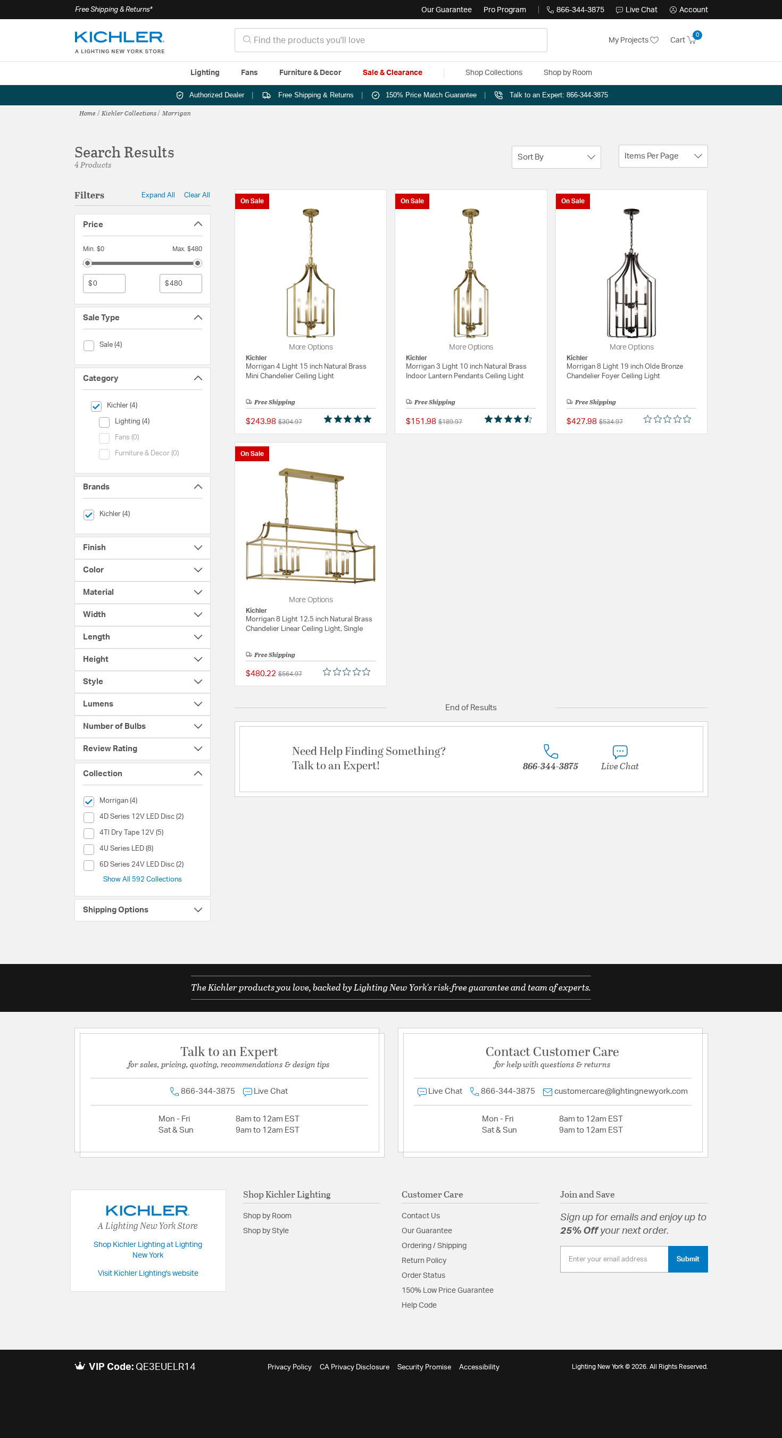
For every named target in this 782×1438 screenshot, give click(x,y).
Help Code (419, 1305)
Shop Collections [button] (493, 73)
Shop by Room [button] (568, 73)
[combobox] (391, 40)
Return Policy (424, 1261)
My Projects (629, 40)
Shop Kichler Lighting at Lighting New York (148, 1250)
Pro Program (505, 10)
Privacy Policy (290, 1367)
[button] (689, 10)
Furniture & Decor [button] (310, 73)
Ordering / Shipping (434, 1246)
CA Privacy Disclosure (354, 1367)
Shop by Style (266, 1231)
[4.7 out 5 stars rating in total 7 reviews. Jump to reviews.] (510, 419)
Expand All (158, 195)
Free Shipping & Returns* (113, 9)
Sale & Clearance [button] (392, 73)
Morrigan (176, 113)
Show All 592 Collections (142, 879)
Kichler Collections (129, 113)
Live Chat (642, 10)
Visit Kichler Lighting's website (148, 1273)
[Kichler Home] (119, 40)
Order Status (423, 1275)
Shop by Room (267, 1216)
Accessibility (479, 1367)
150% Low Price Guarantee (448, 1290)
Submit (688, 1259)
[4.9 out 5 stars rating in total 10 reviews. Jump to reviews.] (350, 419)
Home (87, 113)
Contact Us (421, 1216)
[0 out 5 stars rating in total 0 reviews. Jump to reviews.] (670, 419)
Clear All (197, 195)
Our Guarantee (446, 10)
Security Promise (424, 1367)
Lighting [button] (205, 73)
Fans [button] (249, 73)
